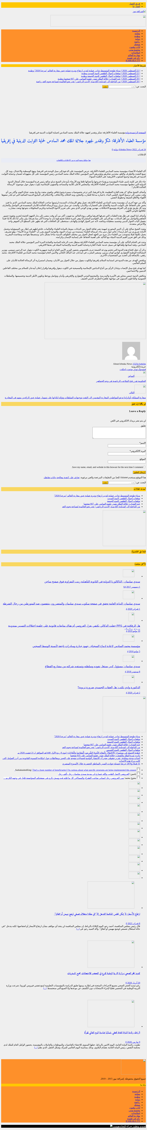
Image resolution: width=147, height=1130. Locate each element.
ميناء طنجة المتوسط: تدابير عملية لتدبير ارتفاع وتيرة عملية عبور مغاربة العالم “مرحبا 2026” (97, 495)
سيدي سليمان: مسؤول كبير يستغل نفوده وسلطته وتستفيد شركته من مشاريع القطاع (92, 666)
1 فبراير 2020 (134, 609)
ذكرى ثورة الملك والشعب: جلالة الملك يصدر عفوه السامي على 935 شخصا (105, 755)
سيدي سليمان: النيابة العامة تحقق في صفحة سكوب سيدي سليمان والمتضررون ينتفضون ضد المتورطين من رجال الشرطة (71, 603)
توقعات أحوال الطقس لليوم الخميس (123, 750)
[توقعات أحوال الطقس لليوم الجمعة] (134, 802)
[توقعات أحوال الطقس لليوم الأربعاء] (134, 877)
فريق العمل (134, 3)
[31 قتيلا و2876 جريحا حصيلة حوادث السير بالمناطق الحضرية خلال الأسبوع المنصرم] (134, 861)
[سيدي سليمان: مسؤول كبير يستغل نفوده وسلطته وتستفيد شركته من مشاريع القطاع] (128, 661)
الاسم (143, 443)
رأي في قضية (133, 58)
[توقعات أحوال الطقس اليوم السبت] (134, 795)
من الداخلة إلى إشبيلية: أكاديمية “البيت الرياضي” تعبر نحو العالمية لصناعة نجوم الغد (101, 506)
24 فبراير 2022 (139, 149)
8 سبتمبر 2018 (133, 671)
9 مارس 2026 (133, 1042)
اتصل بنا (136, 6)
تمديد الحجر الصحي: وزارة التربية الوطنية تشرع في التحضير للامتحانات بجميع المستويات (103, 973)
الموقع (143, 459)
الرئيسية (136, 31)
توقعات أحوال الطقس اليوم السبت (123, 498)
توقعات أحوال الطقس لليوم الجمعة (123, 501)
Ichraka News (125, 149)
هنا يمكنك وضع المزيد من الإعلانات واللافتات (74, 160)
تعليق (143, 425)
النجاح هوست (119, 1126)
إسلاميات (135, 52)
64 (124, 587)
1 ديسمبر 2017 (133, 587)
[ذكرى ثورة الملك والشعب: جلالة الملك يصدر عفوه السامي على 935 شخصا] (134, 844)
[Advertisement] (73, 110)
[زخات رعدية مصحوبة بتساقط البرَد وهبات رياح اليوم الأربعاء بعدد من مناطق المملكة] (134, 870)
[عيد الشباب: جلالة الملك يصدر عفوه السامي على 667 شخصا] (134, 811)
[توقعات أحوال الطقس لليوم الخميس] (134, 828)
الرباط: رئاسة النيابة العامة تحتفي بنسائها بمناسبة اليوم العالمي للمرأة (112, 1032)
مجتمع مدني (134, 50)
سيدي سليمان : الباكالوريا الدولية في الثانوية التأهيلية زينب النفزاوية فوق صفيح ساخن (92, 581)
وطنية (137, 36)
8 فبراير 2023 (134, 923)
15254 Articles (139, 364)
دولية (137, 39)
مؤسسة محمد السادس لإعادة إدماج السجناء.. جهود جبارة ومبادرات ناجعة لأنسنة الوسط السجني (86, 646)
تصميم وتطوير (139, 1126)
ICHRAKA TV (133, 60)
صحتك (137, 44)
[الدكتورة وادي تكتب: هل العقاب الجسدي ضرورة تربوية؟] (128, 682)
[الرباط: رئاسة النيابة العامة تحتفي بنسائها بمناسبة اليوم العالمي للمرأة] (111, 1026)
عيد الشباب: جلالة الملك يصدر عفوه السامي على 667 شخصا (112, 504)
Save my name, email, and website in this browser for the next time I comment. (107, 467)
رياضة (137, 41)
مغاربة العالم (134, 55)
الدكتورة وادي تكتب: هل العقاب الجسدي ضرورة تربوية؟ (109, 687)
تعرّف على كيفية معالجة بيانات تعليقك (62, 477)
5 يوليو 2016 (134, 651)
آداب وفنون (134, 47)
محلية (137, 33)
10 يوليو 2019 (134, 631)
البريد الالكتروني (138, 451)
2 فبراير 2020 (134, 692)
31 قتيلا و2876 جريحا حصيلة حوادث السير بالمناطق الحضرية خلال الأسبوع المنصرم (101, 763)
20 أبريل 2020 (133, 983)
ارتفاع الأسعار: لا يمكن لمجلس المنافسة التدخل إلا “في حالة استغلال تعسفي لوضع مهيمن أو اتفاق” (97, 914)
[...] (78, 929)
